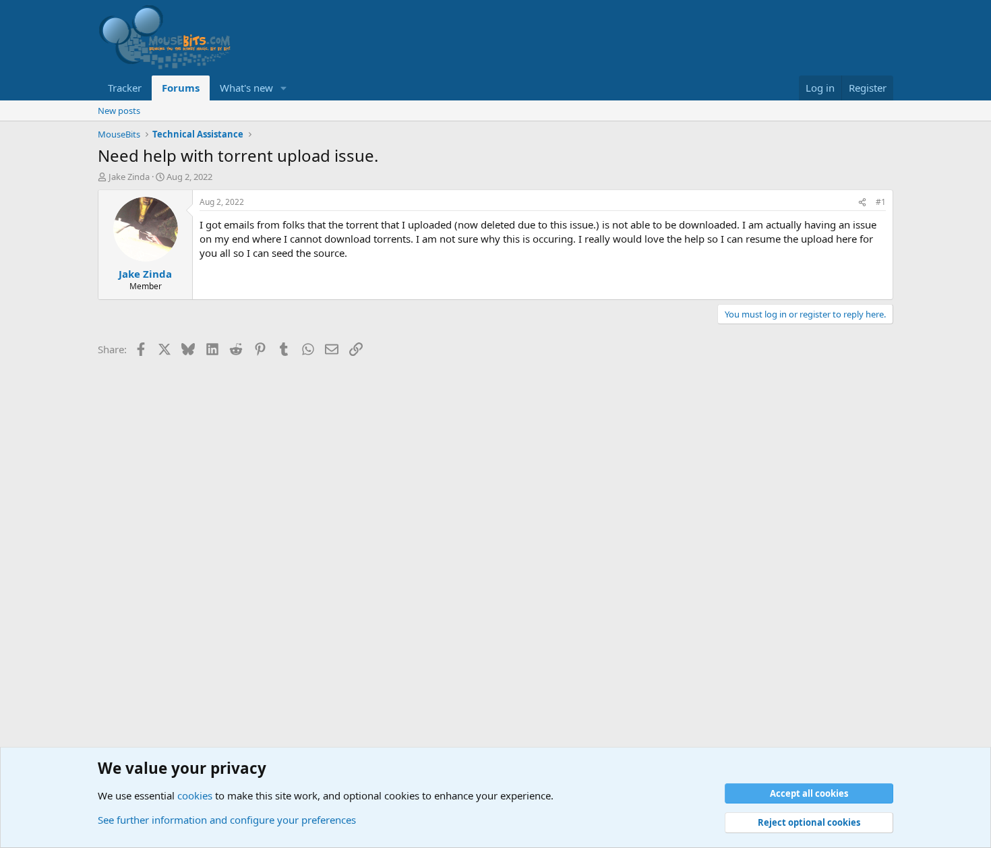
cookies (194, 795)
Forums (181, 87)
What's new (246, 87)
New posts (119, 110)
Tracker (125, 87)
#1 (881, 202)
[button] (283, 87)
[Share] (862, 202)
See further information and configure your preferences (227, 819)
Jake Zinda (129, 177)
